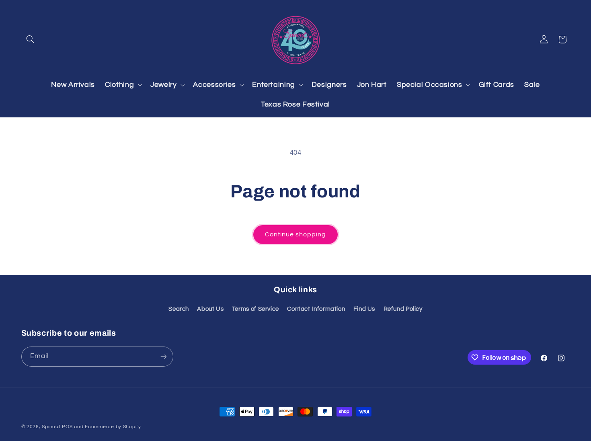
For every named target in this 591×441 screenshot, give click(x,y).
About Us (210, 309)
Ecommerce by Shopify (113, 427)
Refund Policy (403, 309)
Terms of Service (255, 309)
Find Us (364, 309)
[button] (30, 39)
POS (67, 427)
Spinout (51, 427)
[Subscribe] (163, 356)
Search (178, 309)
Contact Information (316, 309)
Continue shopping (295, 234)
